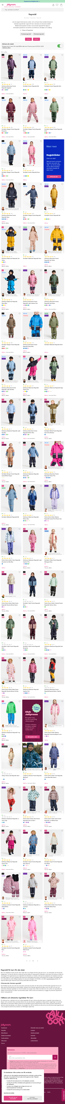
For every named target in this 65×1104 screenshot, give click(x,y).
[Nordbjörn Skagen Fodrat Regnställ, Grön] (5, 132)
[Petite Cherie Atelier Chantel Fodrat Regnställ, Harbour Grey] (45, 606)
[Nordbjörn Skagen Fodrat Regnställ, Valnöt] (2, 348)
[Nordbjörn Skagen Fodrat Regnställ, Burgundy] (2, 132)
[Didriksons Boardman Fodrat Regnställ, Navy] (2, 219)
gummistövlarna (50, 979)
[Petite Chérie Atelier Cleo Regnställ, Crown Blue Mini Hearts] (45, 779)
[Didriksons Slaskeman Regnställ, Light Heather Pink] (5, 434)
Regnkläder (32, 18)
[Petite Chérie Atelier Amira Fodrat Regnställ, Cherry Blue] (48, 908)
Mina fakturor (4, 1033)
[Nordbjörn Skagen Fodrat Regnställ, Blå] (7, 132)
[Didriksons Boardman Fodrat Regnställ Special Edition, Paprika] (45, 693)
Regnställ (39, 18)
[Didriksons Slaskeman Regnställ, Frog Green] (2, 736)
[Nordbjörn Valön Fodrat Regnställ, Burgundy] (26, 606)
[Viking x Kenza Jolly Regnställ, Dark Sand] (3, 779)
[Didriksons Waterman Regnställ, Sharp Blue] (3, 262)
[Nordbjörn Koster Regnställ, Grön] (25, 89)
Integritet (33, 1035)
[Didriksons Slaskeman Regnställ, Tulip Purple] (3, 736)
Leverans (33, 1030)
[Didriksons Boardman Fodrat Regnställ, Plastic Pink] (7, 219)
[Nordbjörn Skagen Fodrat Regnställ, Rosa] (3, 132)
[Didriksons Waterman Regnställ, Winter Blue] (46, 391)
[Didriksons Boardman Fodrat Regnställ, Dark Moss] (5, 89)
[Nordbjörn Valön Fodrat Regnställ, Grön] (25, 606)
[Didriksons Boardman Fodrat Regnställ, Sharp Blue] (5, 219)
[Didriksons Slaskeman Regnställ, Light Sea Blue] (2, 434)
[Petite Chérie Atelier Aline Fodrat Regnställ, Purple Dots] (26, 822)
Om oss (3, 1043)
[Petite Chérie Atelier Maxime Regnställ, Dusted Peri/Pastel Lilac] (45, 520)
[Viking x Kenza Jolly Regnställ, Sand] (2, 779)
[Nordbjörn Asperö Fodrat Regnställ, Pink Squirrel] (26, 865)
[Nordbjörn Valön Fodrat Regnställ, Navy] (23, 606)
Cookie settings (5, 1038)
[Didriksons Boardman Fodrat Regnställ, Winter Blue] (23, 434)
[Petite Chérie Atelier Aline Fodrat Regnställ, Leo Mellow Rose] (25, 822)
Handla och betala (35, 1033)
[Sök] (3, 10)
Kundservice (4, 1027)
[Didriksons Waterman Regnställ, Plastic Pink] (5, 262)
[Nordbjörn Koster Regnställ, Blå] (23, 89)
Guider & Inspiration (6, 1035)
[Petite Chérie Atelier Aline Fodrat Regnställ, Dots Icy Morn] (23, 822)
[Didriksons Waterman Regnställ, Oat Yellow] (2, 262)
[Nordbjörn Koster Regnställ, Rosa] (26, 89)
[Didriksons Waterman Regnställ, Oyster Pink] (48, 391)
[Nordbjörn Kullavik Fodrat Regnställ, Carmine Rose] (25, 951)
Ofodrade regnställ (39, 34)
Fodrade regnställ (26, 34)
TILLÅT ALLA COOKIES (13, 1098)
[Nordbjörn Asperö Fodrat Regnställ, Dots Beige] (28, 865)
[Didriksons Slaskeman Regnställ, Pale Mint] (5, 736)
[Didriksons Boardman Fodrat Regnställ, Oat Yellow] (3, 219)
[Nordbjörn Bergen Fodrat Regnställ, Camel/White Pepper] (2, 477)
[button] (2, 5)
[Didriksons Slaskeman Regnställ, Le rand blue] (3, 822)
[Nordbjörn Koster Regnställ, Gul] (28, 89)
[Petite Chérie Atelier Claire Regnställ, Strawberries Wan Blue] (2, 563)
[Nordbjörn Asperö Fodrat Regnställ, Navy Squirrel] (23, 865)
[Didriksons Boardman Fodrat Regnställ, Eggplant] (2, 89)
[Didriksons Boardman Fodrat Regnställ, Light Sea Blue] (7, 89)
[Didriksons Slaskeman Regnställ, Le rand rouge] (2, 822)
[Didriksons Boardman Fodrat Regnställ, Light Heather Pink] (3, 89)
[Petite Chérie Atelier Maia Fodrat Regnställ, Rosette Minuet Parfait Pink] (3, 606)
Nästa (37, 961)
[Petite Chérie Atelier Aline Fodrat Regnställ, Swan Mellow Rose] (28, 822)
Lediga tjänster (34, 1040)
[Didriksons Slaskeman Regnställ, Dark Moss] (7, 434)
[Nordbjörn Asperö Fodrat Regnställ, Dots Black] (25, 865)
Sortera (36, 39)
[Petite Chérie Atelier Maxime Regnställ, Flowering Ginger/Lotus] (46, 520)
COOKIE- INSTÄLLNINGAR (32, 1098)
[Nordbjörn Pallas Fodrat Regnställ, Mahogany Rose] (45, 563)
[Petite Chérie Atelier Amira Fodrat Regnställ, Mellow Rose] (45, 908)
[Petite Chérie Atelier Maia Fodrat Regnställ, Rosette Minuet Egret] (2, 606)
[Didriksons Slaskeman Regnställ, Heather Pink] (23, 693)
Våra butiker (33, 1038)
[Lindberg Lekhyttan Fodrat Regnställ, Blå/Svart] (23, 779)
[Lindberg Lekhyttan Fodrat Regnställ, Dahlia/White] (25, 779)
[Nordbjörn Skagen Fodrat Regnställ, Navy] (23, 219)
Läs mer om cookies (9, 1093)
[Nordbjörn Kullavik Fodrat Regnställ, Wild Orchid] (23, 951)
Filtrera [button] (28, 39)
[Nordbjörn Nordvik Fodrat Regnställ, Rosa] (2, 951)
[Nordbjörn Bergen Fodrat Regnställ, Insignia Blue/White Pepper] (3, 477)
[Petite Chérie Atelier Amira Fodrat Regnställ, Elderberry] (46, 908)
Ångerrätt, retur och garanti (37, 1027)
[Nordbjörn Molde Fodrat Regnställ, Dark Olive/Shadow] (45, 434)
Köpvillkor (3, 1030)
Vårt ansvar (4, 1040)
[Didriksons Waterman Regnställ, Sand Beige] (49, 391)
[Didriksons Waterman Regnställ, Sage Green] (45, 391)
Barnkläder (26, 18)
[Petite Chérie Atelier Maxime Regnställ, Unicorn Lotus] (48, 520)
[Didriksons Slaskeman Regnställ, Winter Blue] (3, 434)
